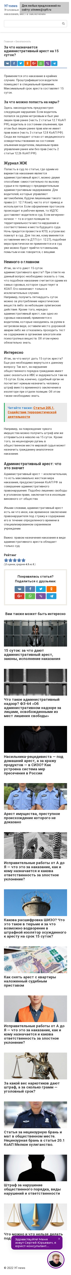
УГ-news (11, 6)
